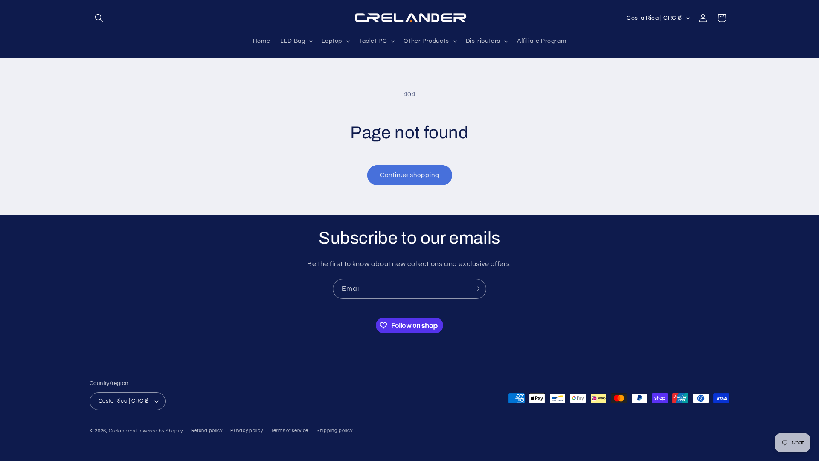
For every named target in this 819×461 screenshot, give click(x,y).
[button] (99, 18)
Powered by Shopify (159, 431)
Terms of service (289, 431)
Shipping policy (335, 431)
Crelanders (122, 431)
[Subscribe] (476, 289)
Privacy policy (246, 431)
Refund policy (207, 431)
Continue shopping (409, 175)
